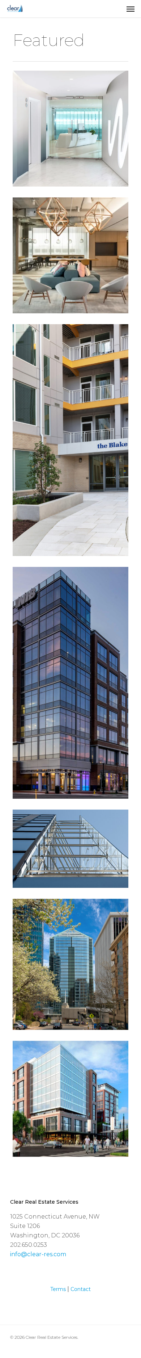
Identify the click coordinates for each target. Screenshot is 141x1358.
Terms (58, 1289)
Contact (80, 1289)
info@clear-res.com (38, 1254)
